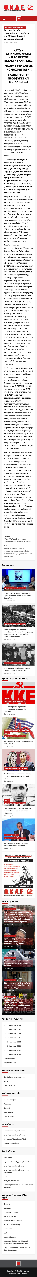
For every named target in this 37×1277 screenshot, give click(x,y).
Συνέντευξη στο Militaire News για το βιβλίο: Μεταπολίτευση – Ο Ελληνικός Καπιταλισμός (17, 595)
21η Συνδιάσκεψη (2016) (12, 1038)
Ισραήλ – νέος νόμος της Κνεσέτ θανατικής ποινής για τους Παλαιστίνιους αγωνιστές (16, 941)
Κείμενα (7, 699)
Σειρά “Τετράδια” (9, 1085)
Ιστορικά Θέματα (10, 1237)
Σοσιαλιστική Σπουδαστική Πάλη (15, 1139)
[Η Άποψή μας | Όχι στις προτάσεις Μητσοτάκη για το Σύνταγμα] (18, 829)
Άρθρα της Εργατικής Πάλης (12, 730)
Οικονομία (7, 1104)
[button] (3, 18)
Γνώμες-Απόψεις (10, 1100)
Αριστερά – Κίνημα (10, 1216)
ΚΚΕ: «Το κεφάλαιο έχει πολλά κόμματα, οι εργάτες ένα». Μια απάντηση (15, 709)
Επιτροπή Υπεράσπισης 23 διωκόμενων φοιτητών (18, 1186)
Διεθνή (6, 1233)
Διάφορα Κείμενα (10, 1062)
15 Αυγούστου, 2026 (10, 714)
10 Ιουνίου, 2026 (9, 816)
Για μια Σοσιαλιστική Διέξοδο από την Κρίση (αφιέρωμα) (17, 1249)
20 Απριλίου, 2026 (9, 991)
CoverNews (13, 1274)
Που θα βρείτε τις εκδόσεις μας (14, 1077)
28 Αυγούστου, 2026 (10, 601)
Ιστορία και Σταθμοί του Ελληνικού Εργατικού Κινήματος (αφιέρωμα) (16, 1242)
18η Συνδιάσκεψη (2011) (12, 1050)
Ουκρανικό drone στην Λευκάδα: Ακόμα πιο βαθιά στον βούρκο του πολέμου (18, 963)
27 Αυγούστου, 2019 (11, 42)
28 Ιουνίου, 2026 (9, 746)
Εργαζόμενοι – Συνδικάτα (13, 1220)
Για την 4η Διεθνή (10, 1058)
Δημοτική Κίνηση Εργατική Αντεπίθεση (17, 1162)
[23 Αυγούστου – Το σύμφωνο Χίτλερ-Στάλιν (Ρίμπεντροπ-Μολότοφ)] (18, 655)
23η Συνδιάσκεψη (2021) (12, 1029)
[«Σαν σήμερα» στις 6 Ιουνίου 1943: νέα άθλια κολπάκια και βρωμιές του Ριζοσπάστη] (18, 795)
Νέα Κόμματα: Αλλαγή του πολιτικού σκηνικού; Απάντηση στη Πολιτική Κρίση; (17, 776)
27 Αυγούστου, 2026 (10, 639)
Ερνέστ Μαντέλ (9, 1116)
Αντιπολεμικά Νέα (10, 909)
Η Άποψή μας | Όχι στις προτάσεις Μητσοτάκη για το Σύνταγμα (16, 844)
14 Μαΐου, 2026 (9, 969)
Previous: (18, 539)
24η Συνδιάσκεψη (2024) (12, 1025)
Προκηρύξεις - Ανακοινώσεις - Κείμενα (15, 27)
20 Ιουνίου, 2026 (9, 781)
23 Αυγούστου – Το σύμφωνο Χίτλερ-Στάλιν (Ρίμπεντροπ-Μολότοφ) (17, 669)
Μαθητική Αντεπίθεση (11, 1143)
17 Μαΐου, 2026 (9, 946)
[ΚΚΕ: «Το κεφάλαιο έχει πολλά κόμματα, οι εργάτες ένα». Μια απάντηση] (18, 693)
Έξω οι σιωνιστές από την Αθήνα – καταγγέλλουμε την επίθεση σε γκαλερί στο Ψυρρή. (17, 985)
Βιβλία (6, 1081)
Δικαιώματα (8, 1229)
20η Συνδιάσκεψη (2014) (12, 1042)
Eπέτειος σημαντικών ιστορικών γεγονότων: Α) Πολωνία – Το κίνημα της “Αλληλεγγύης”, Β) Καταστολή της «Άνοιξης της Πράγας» (18, 633)
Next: (18, 551)
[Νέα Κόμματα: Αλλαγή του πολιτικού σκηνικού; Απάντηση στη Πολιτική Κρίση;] (18, 760)
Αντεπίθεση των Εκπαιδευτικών (15, 1135)
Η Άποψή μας (25, 730)
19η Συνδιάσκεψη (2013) (12, 1046)
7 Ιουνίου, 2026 (9, 848)
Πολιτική (7, 1108)
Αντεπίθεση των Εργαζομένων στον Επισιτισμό (16, 1171)
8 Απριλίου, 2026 (9, 1013)
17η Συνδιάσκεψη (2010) (12, 1054)
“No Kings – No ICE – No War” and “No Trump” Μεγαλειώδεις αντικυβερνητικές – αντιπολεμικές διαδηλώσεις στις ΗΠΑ (17, 1005)
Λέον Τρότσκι (8, 1112)
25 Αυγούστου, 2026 (10, 673)
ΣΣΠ (5, 1176)
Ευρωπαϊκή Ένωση (11, 1212)
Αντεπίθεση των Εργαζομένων (14, 1131)
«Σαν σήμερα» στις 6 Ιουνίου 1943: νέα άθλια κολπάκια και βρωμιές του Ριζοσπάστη (17, 810)
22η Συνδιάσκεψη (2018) (12, 1034)
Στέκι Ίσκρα (8, 1158)
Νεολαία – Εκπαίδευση (12, 1225)
